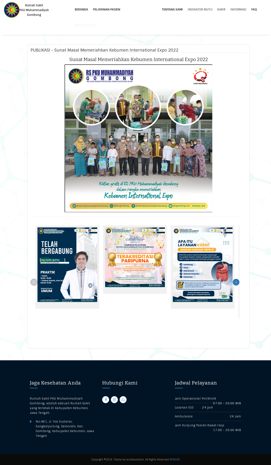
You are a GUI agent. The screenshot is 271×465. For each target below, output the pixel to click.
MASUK (175, 459)
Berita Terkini (85, 25)
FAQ (254, 10)
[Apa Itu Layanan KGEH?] (203, 265)
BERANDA (81, 10)
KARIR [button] (221, 10)
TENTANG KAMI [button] (172, 10)
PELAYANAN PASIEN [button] (106, 10)
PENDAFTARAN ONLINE (143, 10)
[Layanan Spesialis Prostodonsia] (67, 265)
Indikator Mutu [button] (200, 10)
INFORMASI (238, 10)
